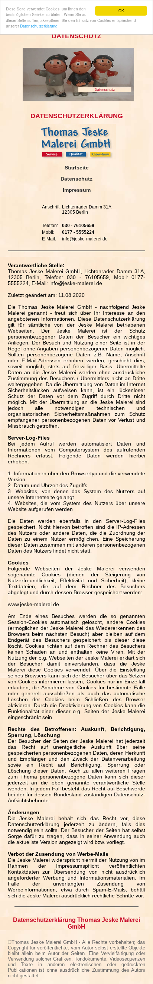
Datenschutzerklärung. (39, 26)
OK (121, 10)
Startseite (77, 168)
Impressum (77, 190)
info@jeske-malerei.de (85, 239)
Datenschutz (76, 179)
